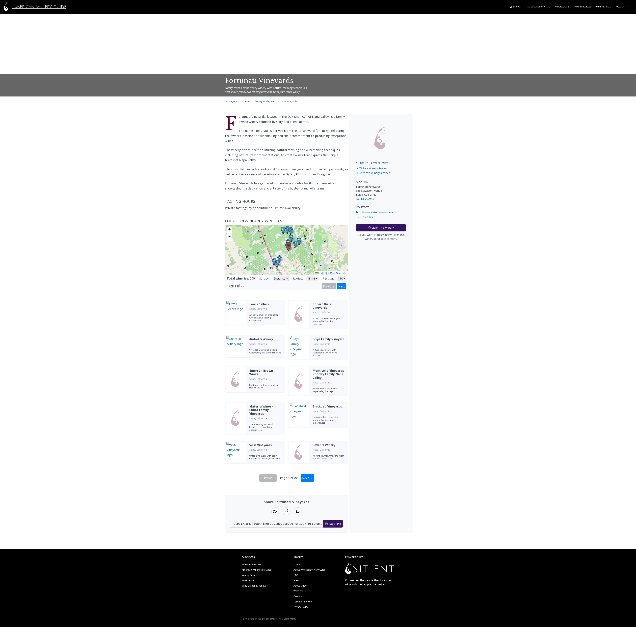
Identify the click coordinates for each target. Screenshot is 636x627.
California (245, 101)
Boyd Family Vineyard (328, 339)
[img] (286, 250)
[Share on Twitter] (275, 511)
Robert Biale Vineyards (322, 306)
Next (341, 286)
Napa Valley (264, 101)
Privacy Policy (300, 606)
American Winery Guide (39, 7)
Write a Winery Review (373, 168)
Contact (297, 564)
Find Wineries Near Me (538, 6)
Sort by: (264, 278)
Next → (307, 478)
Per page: (329, 278)
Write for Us (299, 591)
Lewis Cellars (259, 304)
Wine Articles (603, 6)
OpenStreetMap (338, 273)
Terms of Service (302, 601)
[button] (288, 246)
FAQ (295, 575)
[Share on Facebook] (287, 511)
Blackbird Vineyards (327, 406)
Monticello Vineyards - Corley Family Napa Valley (328, 374)
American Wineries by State (256, 569)
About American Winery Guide (309, 569)
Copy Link (334, 524)
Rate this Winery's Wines (374, 173)
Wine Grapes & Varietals (255, 585)
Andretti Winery (261, 339)
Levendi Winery (324, 445)
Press (296, 580)
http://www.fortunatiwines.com (375, 212)
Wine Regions (562, 6)
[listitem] (255, 315)
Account (621, 6)
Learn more (289, 618)
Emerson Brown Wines (261, 372)
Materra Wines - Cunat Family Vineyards (261, 409)
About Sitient (300, 585)
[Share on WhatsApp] (298, 511)
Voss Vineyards (260, 445)
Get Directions (365, 198)
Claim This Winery (382, 227)
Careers (297, 596)
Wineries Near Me (251, 564)
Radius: (298, 278)
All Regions (231, 101)
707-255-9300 (364, 217)
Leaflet (322, 273)
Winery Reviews (582, 6)
